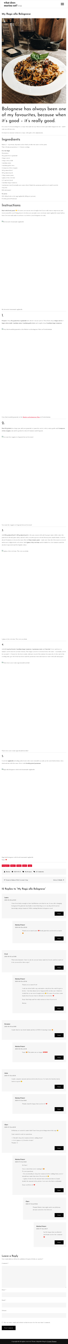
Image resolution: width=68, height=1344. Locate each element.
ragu (30, 865)
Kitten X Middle (58, 880)
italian (19, 865)
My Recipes (28, 871)
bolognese (6, 865)
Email (4, 1300)
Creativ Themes (51, 1341)
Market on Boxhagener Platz (31, 417)
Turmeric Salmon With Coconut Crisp (16, 880)
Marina (8, 871)
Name (4, 1290)
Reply (59, 913)
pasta (24, 865)
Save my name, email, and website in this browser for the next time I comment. (27, 1322)
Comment (5, 1263)
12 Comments (40, 871)
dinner (13, 865)
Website (4, 1310)
